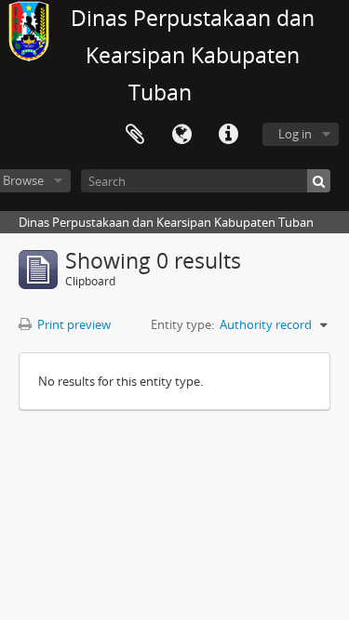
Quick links (228, 135)
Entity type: (182, 324)
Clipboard (135, 135)
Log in (295, 133)
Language (181, 135)
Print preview (72, 324)
